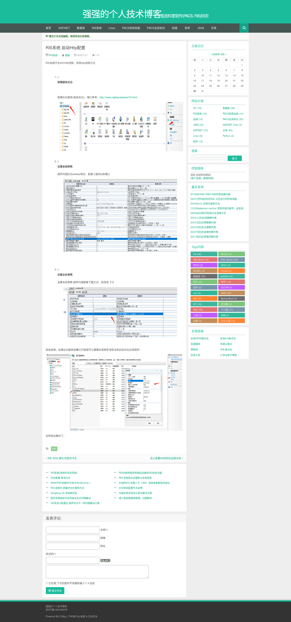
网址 (102, 546)
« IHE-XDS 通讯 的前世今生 (61, 458)
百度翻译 (195, 343)
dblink (226, 265)
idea (197, 298)
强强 (67, 55)
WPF (226, 281)
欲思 (82, 616)
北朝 (197, 320)
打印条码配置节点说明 (130, 487)
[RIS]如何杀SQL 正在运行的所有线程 (214, 198)
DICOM (226, 287)
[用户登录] (196, 178)
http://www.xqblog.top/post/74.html (118, 97)
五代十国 (228, 320)
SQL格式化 (226, 349)
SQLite (226, 254)
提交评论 (56, 590)
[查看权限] (208, 178)
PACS (198, 265)
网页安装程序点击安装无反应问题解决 (71, 498)
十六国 (227, 309)
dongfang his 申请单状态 (64, 493)
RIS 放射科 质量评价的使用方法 (67, 487)
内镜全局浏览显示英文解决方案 (135, 493)
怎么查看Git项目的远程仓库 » (166, 458)
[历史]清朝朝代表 (204, 217)
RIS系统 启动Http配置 (65, 47)
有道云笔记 (226, 343)
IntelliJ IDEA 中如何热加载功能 (210, 194)
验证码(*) (51, 553)
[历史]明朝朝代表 (203, 222)
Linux (112, 28)
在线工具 (195, 355)
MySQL (199, 270)
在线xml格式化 (228, 338)
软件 (187, 28)
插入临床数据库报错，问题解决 (135, 498)
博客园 (194, 349)
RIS (54, 448)
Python (228, 135)
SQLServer (201, 259)
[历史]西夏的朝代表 (204, 236)
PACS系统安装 (131, 28)
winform (227, 276)
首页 (48, 28)
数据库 (81, 28)
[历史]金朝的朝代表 (204, 231)
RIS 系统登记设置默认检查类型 (135, 477)
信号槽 (226, 304)
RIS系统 (97, 28)
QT (197, 108)
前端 (174, 28)
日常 (213, 28)
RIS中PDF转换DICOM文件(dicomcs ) (70, 482)
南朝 (225, 315)
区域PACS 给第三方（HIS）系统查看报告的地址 (144, 482)
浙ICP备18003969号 (56, 609)
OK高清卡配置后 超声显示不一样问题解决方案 (75, 503)
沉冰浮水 (93, 616)
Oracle (226, 270)
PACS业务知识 (156, 28)
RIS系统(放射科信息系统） (65, 472)
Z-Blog (62, 616)
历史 (198, 309)
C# (197, 254)
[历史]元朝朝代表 (203, 227)
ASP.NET (64, 28)
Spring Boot (229, 298)
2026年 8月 (218, 54)
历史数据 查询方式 (60, 477)
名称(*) (104, 529)
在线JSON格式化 (200, 338)
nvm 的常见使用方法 (205, 203)
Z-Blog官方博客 (228, 355)
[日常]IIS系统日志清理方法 (208, 213)
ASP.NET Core (232, 124)
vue (197, 293)
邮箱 (102, 537)
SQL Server (229, 259)
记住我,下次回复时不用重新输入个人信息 (72, 583)
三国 (197, 315)
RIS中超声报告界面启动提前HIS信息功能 (140, 472)
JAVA (201, 28)
